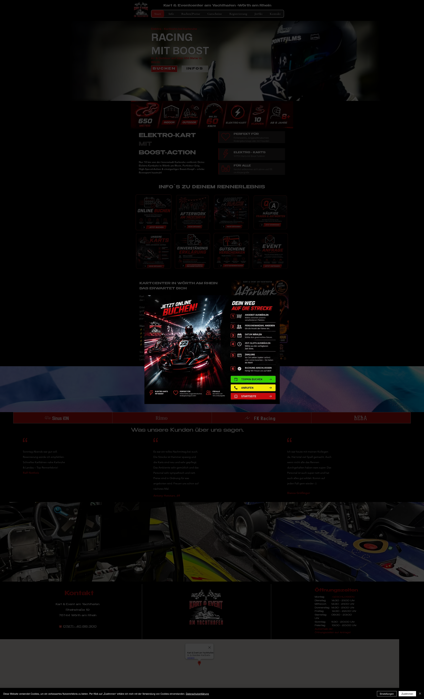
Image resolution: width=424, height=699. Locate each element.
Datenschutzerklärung (197, 693)
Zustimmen (407, 693)
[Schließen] (420, 693)
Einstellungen (387, 693)
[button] (253, 396)
